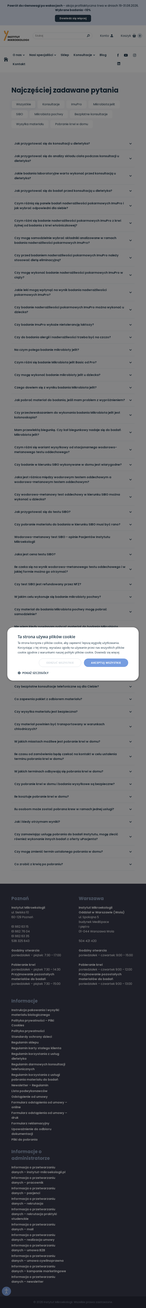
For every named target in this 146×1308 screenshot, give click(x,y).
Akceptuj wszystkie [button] (106, 662)
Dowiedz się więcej (107, 652)
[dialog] (73, 654)
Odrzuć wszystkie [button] (60, 662)
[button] (33, 673)
